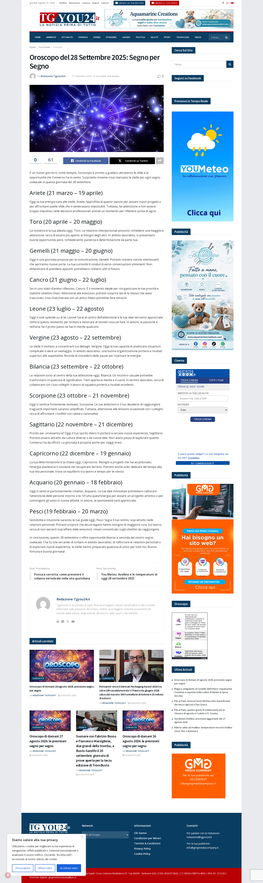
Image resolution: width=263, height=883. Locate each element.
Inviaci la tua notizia (131, 3)
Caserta (86, 2)
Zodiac (203, 658)
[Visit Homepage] (64, 19)
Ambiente (51, 37)
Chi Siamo (140, 833)
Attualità (67, 37)
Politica (140, 37)
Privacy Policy (142, 848)
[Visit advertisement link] (168, 18)
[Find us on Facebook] (223, 3)
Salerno (105, 2)
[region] (46, 855)
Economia (111, 37)
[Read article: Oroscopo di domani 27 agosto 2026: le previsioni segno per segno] (50, 720)
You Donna (44, 47)
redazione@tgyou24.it (199, 837)
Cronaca (83, 37)
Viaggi (198, 37)
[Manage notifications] (8, 875)
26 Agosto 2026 (138, 703)
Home (38, 37)
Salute (154, 37)
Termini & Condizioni (147, 843)
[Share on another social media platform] (160, 160)
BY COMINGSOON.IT (202, 463)
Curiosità (57, 47)
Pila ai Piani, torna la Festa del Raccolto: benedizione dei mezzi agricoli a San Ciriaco (202, 702)
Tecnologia (182, 37)
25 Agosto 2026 (132, 755)
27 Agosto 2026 (68, 695)
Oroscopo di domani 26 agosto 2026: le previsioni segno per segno (141, 741)
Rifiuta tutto (45, 868)
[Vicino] (82, 837)
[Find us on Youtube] (232, 3)
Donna (96, 37)
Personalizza (22, 868)
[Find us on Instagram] (227, 3)
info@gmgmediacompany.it (202, 847)
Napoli (95, 2)
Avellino (63, 2)
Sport (167, 37)
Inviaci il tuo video (166, 3)
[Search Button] (226, 37)
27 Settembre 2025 (82, 76)
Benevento (74, 2)
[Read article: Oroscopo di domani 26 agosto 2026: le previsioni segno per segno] (143, 720)
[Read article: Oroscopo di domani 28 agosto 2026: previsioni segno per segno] (62, 666)
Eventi (82, 727)
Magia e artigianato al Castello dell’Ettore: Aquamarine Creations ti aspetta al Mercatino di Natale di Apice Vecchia (203, 692)
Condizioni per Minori (147, 838)
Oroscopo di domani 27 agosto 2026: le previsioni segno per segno (48, 741)
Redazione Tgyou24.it (53, 76)
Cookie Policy (142, 853)
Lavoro (126, 37)
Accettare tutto (69, 868)
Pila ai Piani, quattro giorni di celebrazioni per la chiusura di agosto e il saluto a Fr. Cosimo (199, 711)
